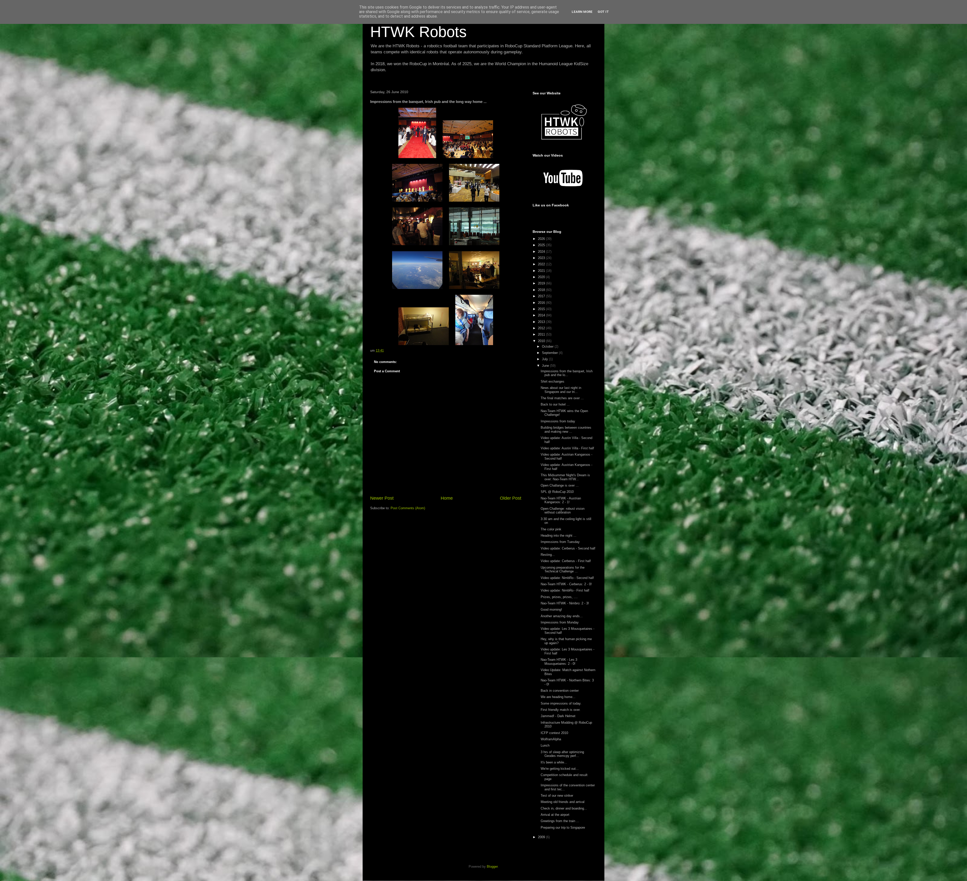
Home (447, 498)
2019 (542, 283)
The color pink (551, 529)
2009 (542, 837)
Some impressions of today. (561, 703)
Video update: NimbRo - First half (565, 590)
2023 (542, 258)
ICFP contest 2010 (554, 733)
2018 (542, 290)
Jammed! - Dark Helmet (558, 716)
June (546, 366)
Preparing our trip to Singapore (563, 827)
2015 (542, 309)
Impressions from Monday (560, 622)
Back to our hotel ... (555, 404)
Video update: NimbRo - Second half (567, 578)
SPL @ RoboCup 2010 (557, 492)
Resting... (548, 555)
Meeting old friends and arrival (562, 802)
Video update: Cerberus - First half (566, 561)
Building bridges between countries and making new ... (566, 429)
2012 (542, 328)
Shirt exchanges (552, 381)
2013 (542, 322)
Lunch (545, 745)
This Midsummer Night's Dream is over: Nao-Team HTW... (565, 477)
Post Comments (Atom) (408, 508)
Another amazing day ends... (562, 616)
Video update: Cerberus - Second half (568, 548)
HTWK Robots (418, 31)
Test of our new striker (557, 795)
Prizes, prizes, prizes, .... (559, 597)
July (545, 359)
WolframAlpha (551, 739)
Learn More (582, 12)
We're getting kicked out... (560, 768)
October (548, 346)
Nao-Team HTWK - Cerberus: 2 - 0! (566, 584)
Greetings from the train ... (560, 821)
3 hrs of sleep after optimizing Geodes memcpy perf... (562, 754)
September (550, 353)
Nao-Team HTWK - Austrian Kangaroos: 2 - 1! (561, 500)
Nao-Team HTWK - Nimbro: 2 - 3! (565, 603)
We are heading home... (558, 697)
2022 (542, 264)
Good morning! (551, 609)
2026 (542, 239)
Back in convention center (560, 690)
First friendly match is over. (560, 710)
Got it (603, 12)
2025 (542, 245)
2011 (542, 334)
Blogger (492, 866)
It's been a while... (554, 762)
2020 (542, 277)
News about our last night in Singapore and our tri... (561, 390)
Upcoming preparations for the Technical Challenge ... (562, 569)
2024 (542, 251)
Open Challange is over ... (560, 485)
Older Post (510, 498)
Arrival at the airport (555, 815)
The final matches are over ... (562, 398)
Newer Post (382, 498)
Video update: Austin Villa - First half (567, 448)
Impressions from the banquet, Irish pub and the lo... (567, 373)
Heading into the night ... (558, 535)
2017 (542, 296)
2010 (542, 341)
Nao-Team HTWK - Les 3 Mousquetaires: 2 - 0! (559, 662)
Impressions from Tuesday (560, 542)
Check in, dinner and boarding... (564, 808)
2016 (542, 303)
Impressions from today (558, 421)
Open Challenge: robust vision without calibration (562, 511)
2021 (542, 271)
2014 (542, 315)
